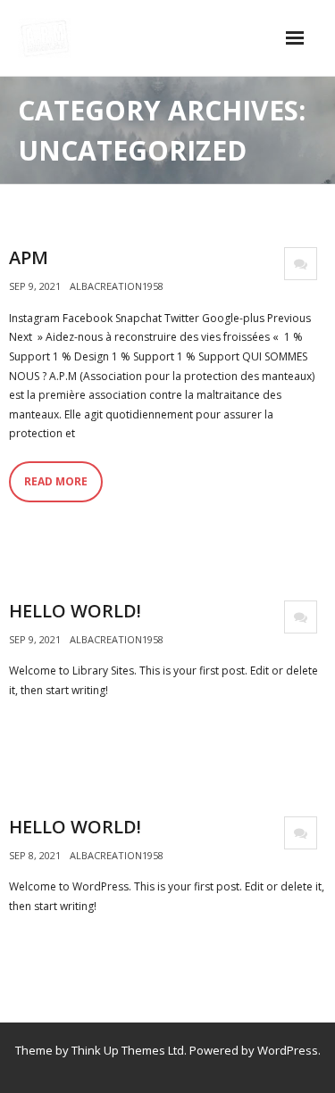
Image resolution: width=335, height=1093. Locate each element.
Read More (56, 481)
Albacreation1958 (116, 286)
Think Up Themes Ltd (127, 1050)
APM (28, 257)
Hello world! (75, 611)
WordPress (287, 1050)
